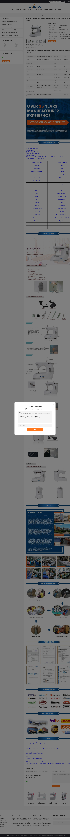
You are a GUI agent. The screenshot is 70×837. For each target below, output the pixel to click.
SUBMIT (35, 429)
